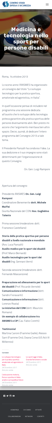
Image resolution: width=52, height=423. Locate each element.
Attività (38, 409)
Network (29, 416)
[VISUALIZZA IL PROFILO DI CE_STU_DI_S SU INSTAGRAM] (10, 396)
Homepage (15, 409)
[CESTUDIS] (16, 4)
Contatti (40, 416)
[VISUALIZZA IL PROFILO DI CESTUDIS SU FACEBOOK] (4, 396)
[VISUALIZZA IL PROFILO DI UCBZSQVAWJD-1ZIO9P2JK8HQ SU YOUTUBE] (14, 396)
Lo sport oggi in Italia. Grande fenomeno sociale (36, 358)
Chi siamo (27, 409)
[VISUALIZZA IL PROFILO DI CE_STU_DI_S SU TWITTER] (7, 396)
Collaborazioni (14, 416)
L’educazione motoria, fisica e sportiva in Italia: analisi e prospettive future (12, 377)
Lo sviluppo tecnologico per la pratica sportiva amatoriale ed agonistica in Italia (12, 360)
